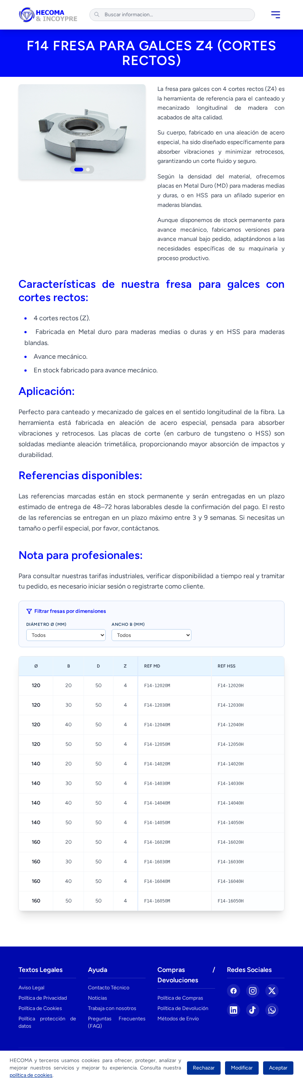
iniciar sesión (107, 586)
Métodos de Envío (178, 1019)
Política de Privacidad (42, 998)
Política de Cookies (40, 1008)
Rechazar (204, 1068)
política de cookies (31, 1075)
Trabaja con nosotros (112, 1008)
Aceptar (278, 1068)
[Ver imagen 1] (78, 169)
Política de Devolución (182, 1008)
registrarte (147, 586)
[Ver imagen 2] (88, 169)
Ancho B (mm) (128, 624)
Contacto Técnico (108, 988)
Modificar (242, 1068)
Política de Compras (180, 998)
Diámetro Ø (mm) (46, 624)
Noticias (97, 998)
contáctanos (139, 528)
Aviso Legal (31, 988)
